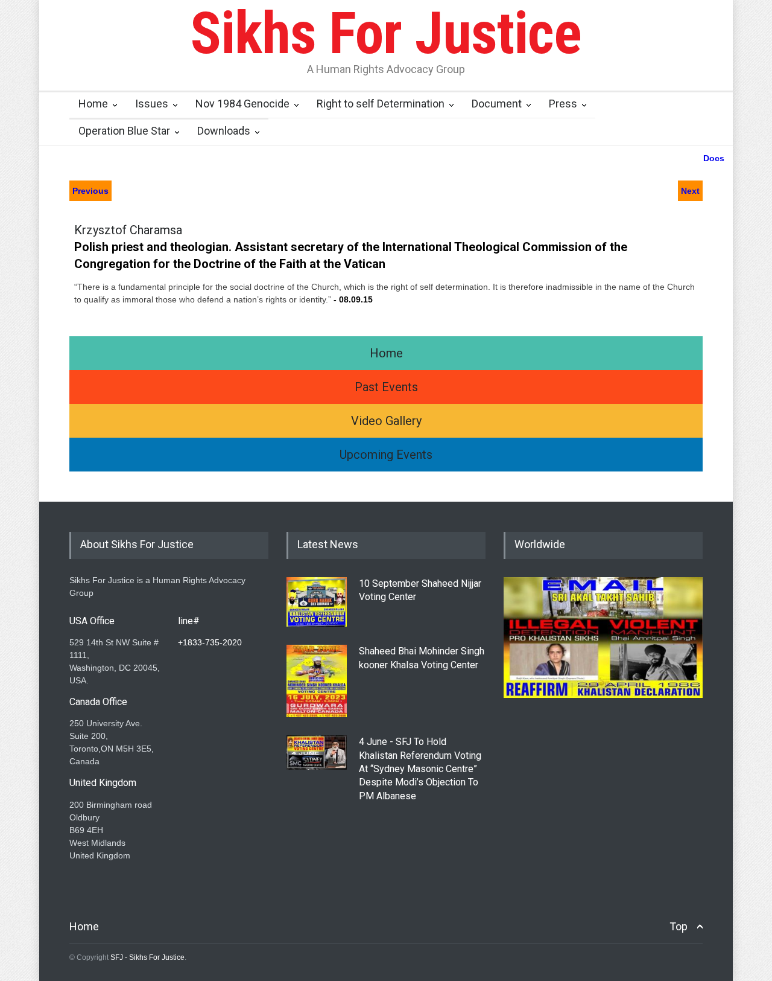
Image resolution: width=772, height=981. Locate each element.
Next (690, 191)
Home (93, 103)
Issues (151, 103)
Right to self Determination (381, 103)
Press (563, 103)
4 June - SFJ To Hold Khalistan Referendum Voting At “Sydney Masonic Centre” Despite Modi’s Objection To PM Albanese (420, 769)
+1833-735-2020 (210, 642)
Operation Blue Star (124, 130)
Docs (713, 158)
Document (497, 103)
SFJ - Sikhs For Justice (147, 957)
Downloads (223, 130)
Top (678, 926)
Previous (90, 191)
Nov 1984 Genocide (242, 103)
